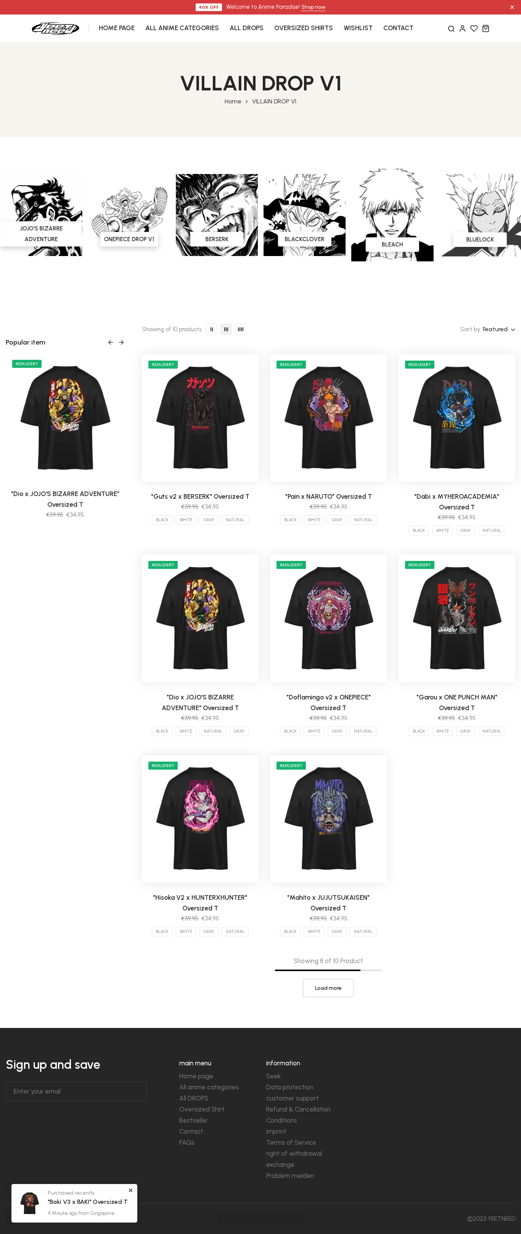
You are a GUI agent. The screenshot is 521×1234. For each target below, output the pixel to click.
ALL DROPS (247, 28)
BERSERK (216, 239)
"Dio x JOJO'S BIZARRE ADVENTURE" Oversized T (65, 499)
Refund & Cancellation (298, 1109)
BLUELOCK (480, 239)
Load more (328, 988)
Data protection (289, 1087)
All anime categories (209, 1087)
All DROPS (193, 1098)
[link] (41, 215)
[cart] (485, 28)
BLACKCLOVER (304, 239)
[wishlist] (474, 28)
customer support (292, 1098)
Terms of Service (291, 1142)
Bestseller (193, 1120)
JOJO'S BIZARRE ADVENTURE (41, 234)
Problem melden (290, 1175)
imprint (276, 1131)
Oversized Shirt (202, 1109)
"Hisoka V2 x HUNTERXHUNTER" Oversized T (200, 903)
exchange (280, 1164)
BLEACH (392, 244)
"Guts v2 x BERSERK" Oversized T (200, 496)
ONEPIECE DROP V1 (129, 239)
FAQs (187, 1142)
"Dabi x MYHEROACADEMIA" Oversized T (456, 502)
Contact (191, 1131)
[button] (110, 342)
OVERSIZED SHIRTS (303, 28)
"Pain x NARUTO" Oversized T (328, 496)
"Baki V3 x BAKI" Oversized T (88, 1201)
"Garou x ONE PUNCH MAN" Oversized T (456, 702)
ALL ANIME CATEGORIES (182, 28)
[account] (462, 28)
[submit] (139, 1091)
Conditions (281, 1120)
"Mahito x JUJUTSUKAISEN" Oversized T (328, 903)
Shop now (313, 7)
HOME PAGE (117, 28)
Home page (196, 1076)
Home (233, 101)
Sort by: (470, 329)
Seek (273, 1076)
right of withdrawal (294, 1153)
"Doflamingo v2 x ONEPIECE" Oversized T (328, 702)
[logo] (55, 27)
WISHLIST (358, 28)
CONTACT (398, 28)
